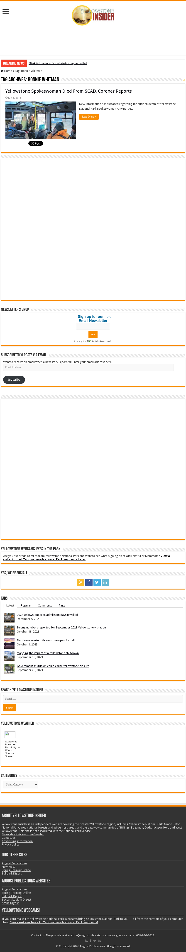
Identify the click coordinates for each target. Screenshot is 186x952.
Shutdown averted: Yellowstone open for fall (46, 640)
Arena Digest (10, 903)
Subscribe (13, 379)
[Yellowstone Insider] (93, 14)
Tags (62, 605)
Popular (26, 605)
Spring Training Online (16, 870)
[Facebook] (89, 582)
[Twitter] (97, 582)
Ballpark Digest (12, 873)
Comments (45, 605)
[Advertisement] (93, 40)
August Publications (14, 863)
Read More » (89, 116)
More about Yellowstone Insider (23, 834)
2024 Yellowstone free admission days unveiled (58, 63)
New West (8, 866)
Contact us (8, 837)
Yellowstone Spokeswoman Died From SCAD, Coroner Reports (68, 91)
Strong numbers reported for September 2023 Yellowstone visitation (61, 627)
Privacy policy (10, 844)
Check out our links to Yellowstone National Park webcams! (54, 922)
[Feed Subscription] (184, 80)
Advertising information (17, 841)
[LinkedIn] (105, 582)
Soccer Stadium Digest (16, 899)
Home (8, 70)
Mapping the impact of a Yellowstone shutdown (48, 653)
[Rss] (80, 582)
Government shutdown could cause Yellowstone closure (53, 666)
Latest (10, 605)
